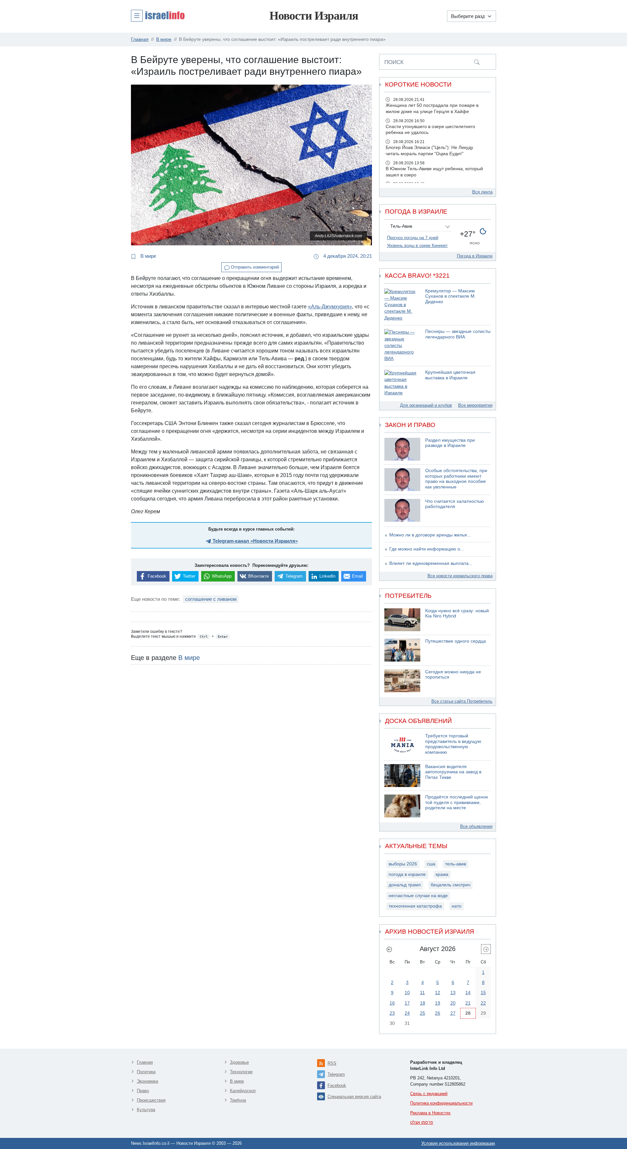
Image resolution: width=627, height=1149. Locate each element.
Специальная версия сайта (354, 1096)
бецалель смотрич (450, 884)
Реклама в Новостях (430, 1112)
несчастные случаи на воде (418, 895)
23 (392, 1013)
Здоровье (239, 1062)
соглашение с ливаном (210, 599)
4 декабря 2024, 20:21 (347, 256)
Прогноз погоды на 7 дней (412, 237)
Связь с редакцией (428, 1093)
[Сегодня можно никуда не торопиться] (402, 680)
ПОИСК (394, 62)
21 (468, 1003)
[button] (158, 15)
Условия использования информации (458, 1143)
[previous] (389, 949)
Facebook (337, 1085)
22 (483, 1003)
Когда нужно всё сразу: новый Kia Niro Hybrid (457, 613)
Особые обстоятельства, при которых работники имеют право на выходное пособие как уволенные (456, 478)
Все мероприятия (475, 405)
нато (456, 906)
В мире (147, 256)
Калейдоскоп (243, 1090)
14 (468, 992)
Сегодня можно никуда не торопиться (453, 674)
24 (407, 1013)
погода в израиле (407, 874)
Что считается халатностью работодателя (454, 504)
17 (407, 1003)
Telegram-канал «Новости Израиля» (254, 541)
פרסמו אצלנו (421, 1122)
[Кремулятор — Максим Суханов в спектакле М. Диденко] (402, 304)
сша (431, 864)
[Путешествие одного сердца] (402, 650)
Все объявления (476, 826)
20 (453, 1003)
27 (453, 1013)
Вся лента (482, 191)
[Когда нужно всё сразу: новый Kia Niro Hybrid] (402, 619)
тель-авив (455, 864)
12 (437, 992)
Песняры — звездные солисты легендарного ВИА (457, 334)
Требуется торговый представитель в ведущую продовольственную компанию (453, 744)
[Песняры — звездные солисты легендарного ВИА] (402, 345)
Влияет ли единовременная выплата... (431, 563)
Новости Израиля (313, 15)
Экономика (147, 1081)
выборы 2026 (403, 864)
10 (407, 992)
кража (442, 874)
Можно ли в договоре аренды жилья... (430, 535)
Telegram (336, 1074)
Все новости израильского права (459, 575)
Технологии (241, 1071)
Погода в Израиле (474, 256)
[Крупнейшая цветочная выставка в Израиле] (402, 383)
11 (422, 992)
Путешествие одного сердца (455, 641)
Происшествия (151, 1100)
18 (422, 1003)
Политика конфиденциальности (441, 1103)
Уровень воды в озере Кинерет (417, 245)
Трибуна (238, 1100)
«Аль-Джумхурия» (330, 306)
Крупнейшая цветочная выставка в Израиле (450, 375)
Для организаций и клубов (426, 405)
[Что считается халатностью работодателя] (402, 510)
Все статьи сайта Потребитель (461, 701)
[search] (477, 61)
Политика (146, 1071)
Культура (146, 1109)
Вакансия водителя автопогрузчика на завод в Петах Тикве (453, 772)
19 (437, 1003)
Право (143, 1090)
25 (422, 1013)
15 (483, 992)
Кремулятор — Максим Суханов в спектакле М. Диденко (450, 296)
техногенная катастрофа (415, 906)
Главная (145, 1062)
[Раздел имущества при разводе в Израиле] (402, 449)
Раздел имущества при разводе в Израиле (450, 443)
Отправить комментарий (254, 267)
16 (392, 1003)
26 (437, 1013)
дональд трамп (405, 884)
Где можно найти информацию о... (426, 549)
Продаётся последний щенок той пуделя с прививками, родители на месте (456, 802)
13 (453, 992)
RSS (332, 1063)
